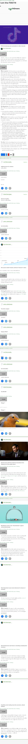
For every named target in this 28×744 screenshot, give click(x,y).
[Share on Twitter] (6, 154)
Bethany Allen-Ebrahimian (19, 490)
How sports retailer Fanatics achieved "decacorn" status (13, 267)
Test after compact (5, 308)
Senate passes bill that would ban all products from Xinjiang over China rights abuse (12, 463)
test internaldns (4, 226)
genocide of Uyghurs (13, 475)
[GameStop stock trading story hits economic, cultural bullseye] (14, 693)
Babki (2, 356)
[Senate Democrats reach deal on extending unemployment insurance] (14, 634)
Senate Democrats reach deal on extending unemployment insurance (14, 646)
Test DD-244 (3, 391)
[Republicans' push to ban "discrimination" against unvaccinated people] (14, 514)
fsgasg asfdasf (4, 331)
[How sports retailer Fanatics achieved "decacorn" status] (14, 256)
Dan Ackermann (7, 48)
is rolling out (6, 57)
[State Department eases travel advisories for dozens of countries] (14, 576)
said (14, 111)
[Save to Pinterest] (8, 154)
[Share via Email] (11, 155)
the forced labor (4, 475)
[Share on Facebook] (3, 154)
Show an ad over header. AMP (7, 0)
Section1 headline (5, 198)
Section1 (25, 162)
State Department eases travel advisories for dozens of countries (13, 588)
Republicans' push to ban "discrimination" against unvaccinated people (12, 526)
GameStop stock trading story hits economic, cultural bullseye (13, 705)
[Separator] (13, 154)
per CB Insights (23, 294)
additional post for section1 (7, 166)
